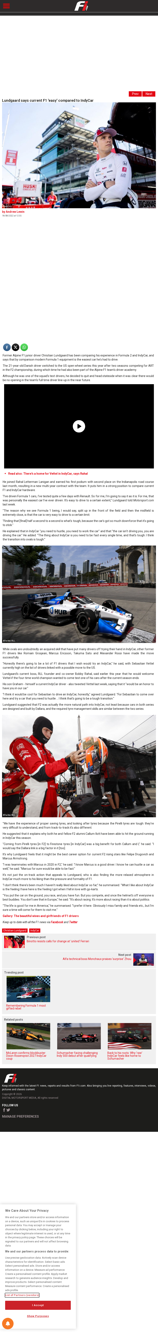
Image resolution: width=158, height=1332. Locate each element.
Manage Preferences (20, 1116)
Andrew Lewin (15, 211)
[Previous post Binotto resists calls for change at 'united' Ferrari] (79, 947)
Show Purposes (38, 1316)
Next (148, 94)
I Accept (38, 1305)
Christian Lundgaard (14, 930)
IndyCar (34, 930)
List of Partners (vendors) (22, 1295)
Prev (135, 94)
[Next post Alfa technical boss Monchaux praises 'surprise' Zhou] (79, 965)
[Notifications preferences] (8, 1323)
